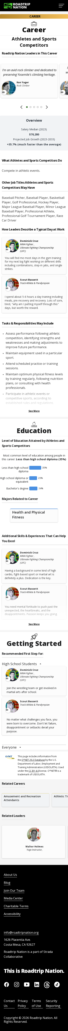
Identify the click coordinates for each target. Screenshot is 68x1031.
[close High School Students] (40, 664)
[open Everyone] (20, 747)
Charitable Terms (16, 906)
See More (34, 411)
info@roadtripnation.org (21, 932)
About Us (10, 875)
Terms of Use (36, 1003)
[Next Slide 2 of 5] (47, 107)
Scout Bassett (29, 279)
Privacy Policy (23, 1003)
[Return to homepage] (17, 5)
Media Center (13, 898)
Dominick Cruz (29, 241)
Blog (7, 883)
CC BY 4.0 (34, 770)
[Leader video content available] (12, 245)
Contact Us (9, 1003)
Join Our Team (14, 890)
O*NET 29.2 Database (33, 760)
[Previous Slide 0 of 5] (21, 107)
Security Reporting (53, 1003)
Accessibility (12, 914)
